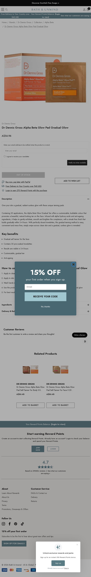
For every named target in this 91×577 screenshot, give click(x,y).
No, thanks (45, 307)
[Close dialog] (73, 264)
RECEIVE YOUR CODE (45, 296)
